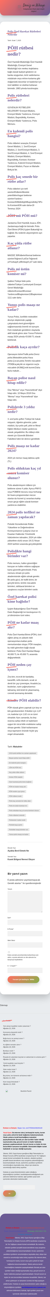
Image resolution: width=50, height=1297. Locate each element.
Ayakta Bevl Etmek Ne (18, 851)
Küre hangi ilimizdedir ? (11, 1082)
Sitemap (4, 1005)
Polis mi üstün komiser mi (18, 806)
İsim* (9, 918)
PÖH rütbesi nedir (15, 796)
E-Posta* (11, 929)
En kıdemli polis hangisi (17, 763)
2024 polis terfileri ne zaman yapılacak (22, 753)
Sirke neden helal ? (10, 1069)
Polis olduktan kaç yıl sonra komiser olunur (24, 810)
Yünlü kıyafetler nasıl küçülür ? (13, 1063)
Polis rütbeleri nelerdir (16, 815)
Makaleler (17, 747)
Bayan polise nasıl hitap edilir (19, 758)
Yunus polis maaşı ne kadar (18, 834)
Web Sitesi (11, 940)
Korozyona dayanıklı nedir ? (13, 1032)
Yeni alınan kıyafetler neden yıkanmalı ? (17, 1026)
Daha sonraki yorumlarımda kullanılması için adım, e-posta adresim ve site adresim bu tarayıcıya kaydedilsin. (23, 957)
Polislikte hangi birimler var (18, 830)
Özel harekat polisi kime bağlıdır (20, 782)
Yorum (10, 889)
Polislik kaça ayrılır (15, 825)
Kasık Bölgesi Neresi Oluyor (21, 859)
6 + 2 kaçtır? (12, 966)
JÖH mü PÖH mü (15, 768)
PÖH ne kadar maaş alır (17, 787)
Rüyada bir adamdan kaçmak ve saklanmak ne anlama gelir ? (24, 1057)
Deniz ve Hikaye (34, 5)
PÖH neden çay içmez (17, 791)
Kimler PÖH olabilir (15, 777)
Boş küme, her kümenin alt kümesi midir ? (17, 1076)
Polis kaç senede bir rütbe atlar (20, 801)
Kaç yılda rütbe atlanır (16, 772)
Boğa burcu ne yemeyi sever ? (13, 1038)
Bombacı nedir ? (8, 1051)
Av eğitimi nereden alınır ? (12, 1045)
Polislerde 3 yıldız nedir (17, 820)
